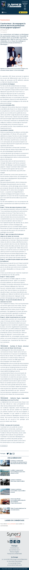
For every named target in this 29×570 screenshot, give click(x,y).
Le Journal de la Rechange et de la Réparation (14, 559)
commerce (4, 445)
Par (3, 30)
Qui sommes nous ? (14, 550)
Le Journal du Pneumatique (14, 561)
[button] (23, 12)
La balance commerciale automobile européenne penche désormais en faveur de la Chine (18, 462)
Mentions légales (14, 552)
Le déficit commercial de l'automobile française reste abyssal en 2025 (17, 472)
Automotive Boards (25, 4)
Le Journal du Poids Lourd (14, 565)
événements (25, 1)
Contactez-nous (14, 548)
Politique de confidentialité (14, 553)
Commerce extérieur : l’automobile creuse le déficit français (17, 491)
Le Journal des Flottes (14, 563)
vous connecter (11, 524)
